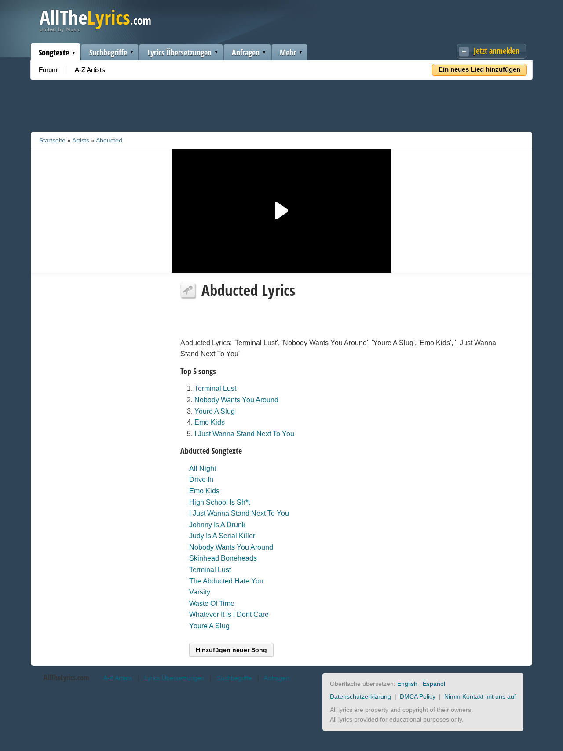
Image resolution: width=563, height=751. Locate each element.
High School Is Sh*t (219, 502)
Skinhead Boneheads (223, 558)
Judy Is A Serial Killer (222, 536)
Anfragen (246, 52)
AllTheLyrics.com (66, 677)
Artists (80, 140)
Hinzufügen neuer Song (231, 649)
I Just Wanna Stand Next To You (244, 433)
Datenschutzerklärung (360, 696)
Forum (48, 69)
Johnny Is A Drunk (217, 525)
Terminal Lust (215, 388)
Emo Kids (209, 422)
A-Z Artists (90, 69)
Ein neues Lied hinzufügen (479, 69)
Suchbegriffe (108, 52)
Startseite (52, 140)
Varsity (199, 592)
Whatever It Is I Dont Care (229, 614)
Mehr (288, 52)
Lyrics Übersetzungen (179, 52)
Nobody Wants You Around (236, 400)
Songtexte (54, 52)
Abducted (109, 140)
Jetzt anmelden (496, 50)
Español (434, 683)
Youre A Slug (214, 411)
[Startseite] (95, 30)
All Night (202, 468)
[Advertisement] (281, 104)
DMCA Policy (417, 696)
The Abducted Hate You (226, 581)
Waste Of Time (211, 603)
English (407, 683)
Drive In (201, 479)
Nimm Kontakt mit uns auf (480, 696)
